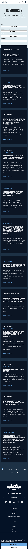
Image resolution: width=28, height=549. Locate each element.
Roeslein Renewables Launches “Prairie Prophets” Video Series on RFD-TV (14, 87)
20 (16, 469)
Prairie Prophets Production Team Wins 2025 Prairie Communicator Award (14, 265)
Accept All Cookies (14, 544)
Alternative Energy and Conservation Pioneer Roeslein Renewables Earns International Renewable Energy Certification (13, 333)
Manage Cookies (14, 547)
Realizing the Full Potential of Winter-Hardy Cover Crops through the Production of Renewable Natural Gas (14, 299)
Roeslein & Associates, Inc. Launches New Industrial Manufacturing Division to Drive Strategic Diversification (14, 157)
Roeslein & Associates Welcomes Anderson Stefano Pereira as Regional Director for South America (14, 402)
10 (13, 469)
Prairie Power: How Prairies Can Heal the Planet (13, 370)
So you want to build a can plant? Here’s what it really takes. (12, 55)
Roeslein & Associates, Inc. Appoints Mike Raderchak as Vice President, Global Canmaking (13, 193)
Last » (24, 469)
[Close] (24, 535)
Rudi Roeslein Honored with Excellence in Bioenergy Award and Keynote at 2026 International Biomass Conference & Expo (14, 121)
